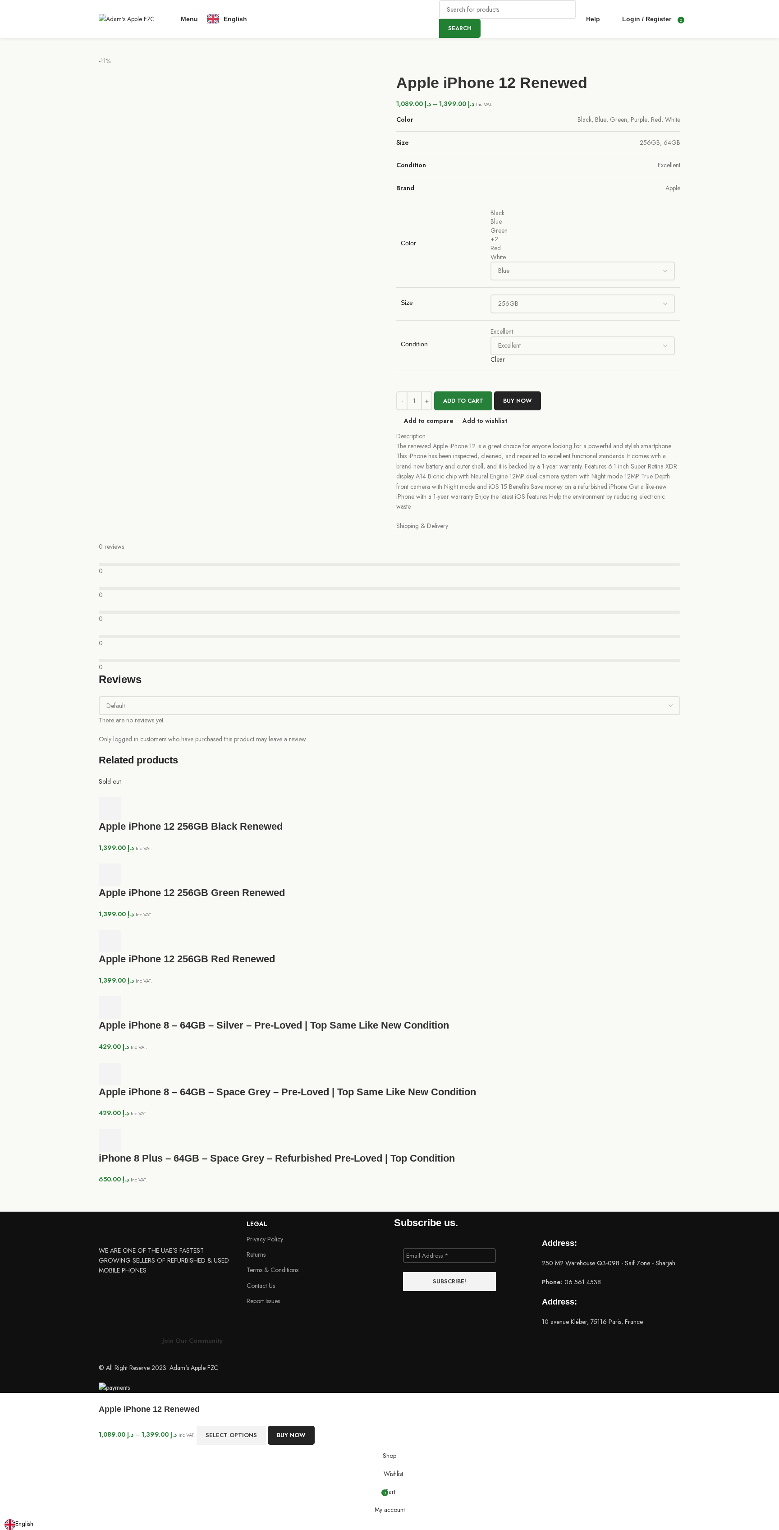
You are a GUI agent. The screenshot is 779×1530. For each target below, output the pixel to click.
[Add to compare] (327, 1435)
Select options (231, 1435)
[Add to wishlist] (352, 1435)
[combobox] (19, 1524)
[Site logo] (127, 18)
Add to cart (463, 400)
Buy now (291, 1435)
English (24, 1523)
